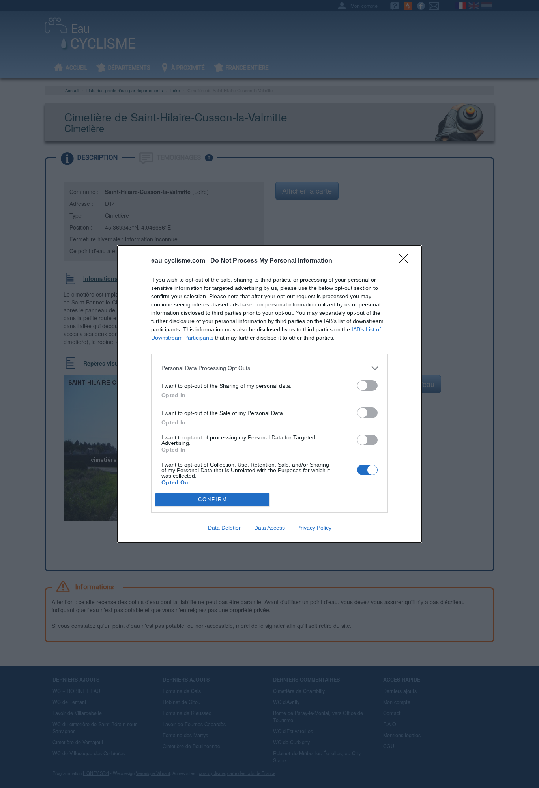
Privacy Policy (314, 528)
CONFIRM (212, 499)
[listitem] (269, 368)
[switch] (367, 385)
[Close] (406, 261)
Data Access (269, 528)
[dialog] (269, 394)
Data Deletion (225, 528)
